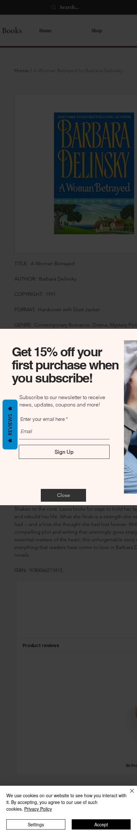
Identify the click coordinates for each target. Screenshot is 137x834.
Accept (101, 824)
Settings (36, 824)
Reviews (10, 425)
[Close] (128, 794)
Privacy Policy (38, 809)
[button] (63, 495)
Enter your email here (42, 419)
